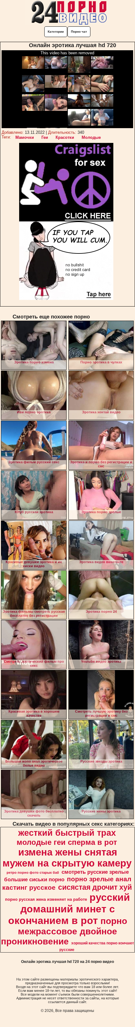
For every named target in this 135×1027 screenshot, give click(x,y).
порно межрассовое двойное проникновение (64, 931)
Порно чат (79, 31)
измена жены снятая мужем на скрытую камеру (67, 857)
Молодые (91, 137)
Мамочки (24, 137)
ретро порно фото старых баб (33, 872)
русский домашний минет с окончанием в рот (69, 909)
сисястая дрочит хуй (95, 887)
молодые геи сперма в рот (67, 842)
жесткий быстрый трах (67, 833)
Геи (44, 137)
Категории (56, 31)
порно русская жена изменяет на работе (46, 899)
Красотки (65, 137)
